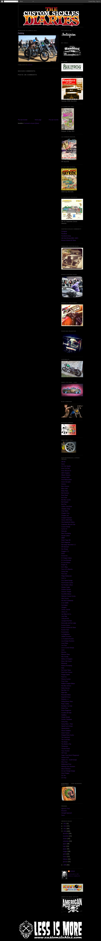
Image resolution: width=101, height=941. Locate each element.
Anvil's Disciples (66, 482)
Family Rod (64, 571)
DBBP (63, 538)
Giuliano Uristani (66, 589)
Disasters (64, 810)
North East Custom (66, 672)
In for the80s (65, 603)
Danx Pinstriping (66, 533)
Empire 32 (64, 564)
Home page (38, 119)
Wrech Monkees (66, 768)
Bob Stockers (65, 493)
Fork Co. (63, 578)
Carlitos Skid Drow (66, 506)
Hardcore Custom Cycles (68, 596)
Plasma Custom (66, 679)
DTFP (63, 553)
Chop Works (64, 511)
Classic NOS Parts (66, 520)
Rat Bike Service (66, 686)
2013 (65, 823)
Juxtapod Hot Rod (66, 621)
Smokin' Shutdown (66, 719)
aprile (64, 854)
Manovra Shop (65, 654)
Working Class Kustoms (68, 766)
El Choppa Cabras (66, 558)
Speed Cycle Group (66, 726)
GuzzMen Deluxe (66, 594)
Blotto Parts (64, 491)
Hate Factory (65, 598)
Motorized (64, 663)
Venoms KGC (65, 757)
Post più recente (22, 119)
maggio (65, 851)
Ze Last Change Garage (68, 771)
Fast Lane (64, 573)
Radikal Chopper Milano (68, 683)
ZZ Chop (63, 777)
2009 (65, 865)
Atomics (63, 484)
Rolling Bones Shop (67, 701)
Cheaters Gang (65, 509)
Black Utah (64, 488)
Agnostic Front (65, 808)
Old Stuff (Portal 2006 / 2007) (69, 238)
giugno (65, 849)
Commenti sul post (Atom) (31, 123)
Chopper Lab (65, 515)
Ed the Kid (64, 556)
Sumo (63, 815)
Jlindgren (63, 607)
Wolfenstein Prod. (66, 764)
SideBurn (64, 715)
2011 (65, 828)
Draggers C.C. (65, 551)
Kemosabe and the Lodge (68, 623)
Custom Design (65, 526)
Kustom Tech (65, 629)
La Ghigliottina (65, 634)
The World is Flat (66, 744)
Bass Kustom (65, 486)
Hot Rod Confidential (67, 600)
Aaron (63, 464)
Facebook (64, 233)
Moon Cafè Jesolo (66, 661)
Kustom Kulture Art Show (68, 240)
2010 (65, 831)
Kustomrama (65, 632)
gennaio (65, 861)
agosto (65, 843)
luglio (64, 846)
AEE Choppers (65, 473)
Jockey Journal (65, 609)
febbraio (65, 859)
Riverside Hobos (66, 695)
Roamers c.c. (65, 699)
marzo (65, 856)
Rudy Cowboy (65, 703)
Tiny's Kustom (65, 751)
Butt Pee (63, 504)
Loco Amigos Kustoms (67, 641)
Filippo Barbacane (66, 576)
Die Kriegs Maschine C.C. (68, 544)
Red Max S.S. (65, 690)
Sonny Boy (64, 721)
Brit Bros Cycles (66, 500)
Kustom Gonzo (65, 625)
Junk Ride (64, 616)
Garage (72, 871)
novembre (66, 836)
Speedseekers (65, 728)
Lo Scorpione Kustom (67, 638)
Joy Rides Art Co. (66, 614)
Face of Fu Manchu (66, 569)
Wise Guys (64, 762)
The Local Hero (65, 739)
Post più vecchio (53, 119)
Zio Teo (63, 775)
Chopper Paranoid (66, 517)
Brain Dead (64, 495)
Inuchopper (64, 605)
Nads (62, 668)
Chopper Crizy (65, 513)
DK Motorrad (65, 547)
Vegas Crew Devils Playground (70, 755)
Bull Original (64, 502)
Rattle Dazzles (65, 688)
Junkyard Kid (65, 618)
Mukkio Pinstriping (66, 665)
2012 (65, 826)
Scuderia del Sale (66, 712)
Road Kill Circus (66, 697)
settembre (66, 841)
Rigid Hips (64, 692)
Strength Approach (66, 813)
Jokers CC (64, 612)
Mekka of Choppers (66, 659)
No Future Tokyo (66, 670)
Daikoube (64, 531)
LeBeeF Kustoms (66, 636)
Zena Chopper (65, 773)
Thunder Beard (65, 748)
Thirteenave (64, 746)
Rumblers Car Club (66, 706)
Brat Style (64, 497)
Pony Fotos (64, 681)
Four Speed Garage (66, 580)
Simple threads (65, 717)
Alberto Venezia (65, 475)
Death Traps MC (66, 540)
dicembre (66, 833)
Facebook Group (66, 236)
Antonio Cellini (65, 477)
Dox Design (64, 549)
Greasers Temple (66, 591)
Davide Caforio (65, 535)
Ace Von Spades (66, 466)
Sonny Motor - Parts (67, 724)
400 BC (63, 461)
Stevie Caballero (66, 730)
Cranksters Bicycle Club (68, 524)
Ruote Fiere (64, 708)
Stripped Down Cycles (67, 735)
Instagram (64, 231)
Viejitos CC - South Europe (69, 760)
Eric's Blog (64, 567)
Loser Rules (64, 643)
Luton (63, 650)
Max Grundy (64, 656)
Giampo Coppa (65, 587)
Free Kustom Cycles (67, 582)
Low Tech (64, 645)
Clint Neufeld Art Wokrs (68, 522)
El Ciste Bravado (66, 560)
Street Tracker (65, 733)
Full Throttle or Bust (67, 585)
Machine (63, 652)
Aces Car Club (65, 468)
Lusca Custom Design (67, 647)
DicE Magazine (65, 542)
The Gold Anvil (65, 737)
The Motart (64, 742)
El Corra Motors (65, 562)
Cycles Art (64, 529)
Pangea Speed (65, 674)
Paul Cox (64, 677)
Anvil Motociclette (66, 479)
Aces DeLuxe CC (66, 470)
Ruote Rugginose (66, 710)
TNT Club (64, 753)
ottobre (65, 838)
